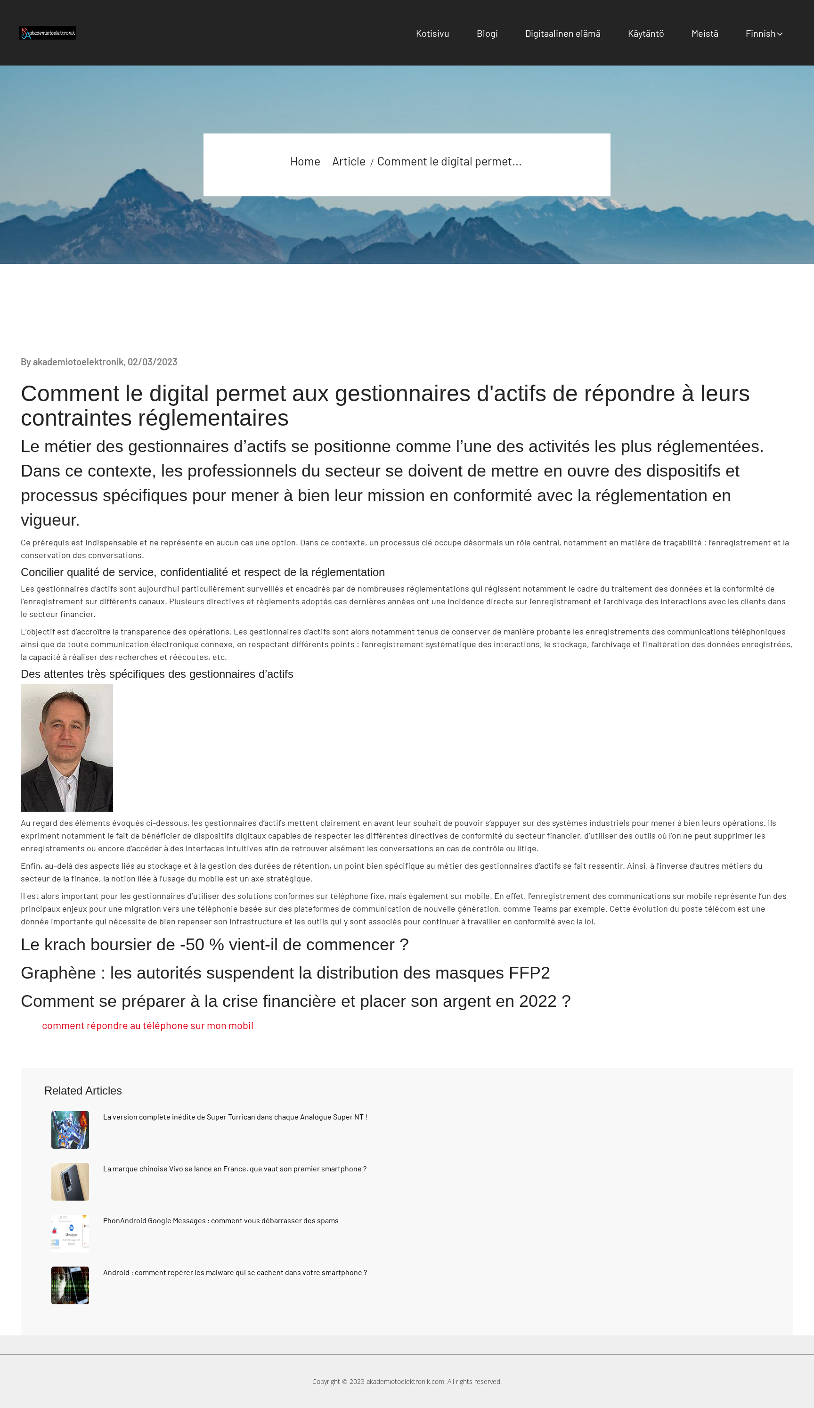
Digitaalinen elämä (563, 33)
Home (305, 161)
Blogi (487, 33)
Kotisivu (432, 33)
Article (349, 161)
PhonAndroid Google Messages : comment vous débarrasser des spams (221, 1220)
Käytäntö (646, 33)
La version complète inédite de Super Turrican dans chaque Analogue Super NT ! (235, 1116)
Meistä (705, 33)
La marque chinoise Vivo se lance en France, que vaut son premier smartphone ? (234, 1168)
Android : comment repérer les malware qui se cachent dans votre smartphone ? (235, 1272)
